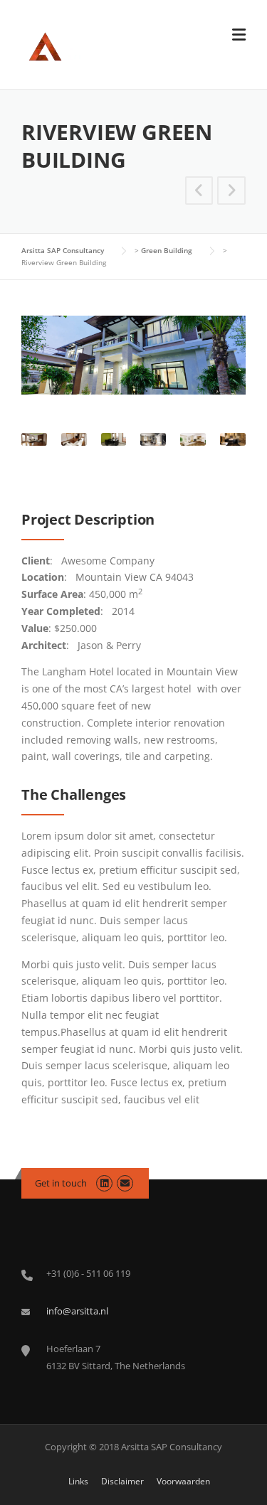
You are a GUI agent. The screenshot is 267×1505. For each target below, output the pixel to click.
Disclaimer (122, 1481)
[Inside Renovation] (199, 192)
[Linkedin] (104, 1183)
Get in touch (61, 1183)
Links (78, 1481)
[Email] (125, 1183)
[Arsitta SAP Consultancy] (85, 45)
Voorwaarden (183, 1481)
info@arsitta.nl (77, 1311)
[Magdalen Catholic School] (231, 192)
